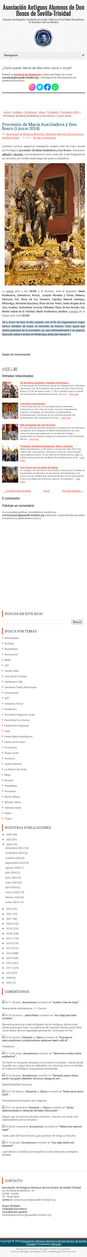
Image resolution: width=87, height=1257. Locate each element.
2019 (9, 928)
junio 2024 (11, 877)
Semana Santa (12, 807)
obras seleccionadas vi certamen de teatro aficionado (37, 1109)
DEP (6, 698)
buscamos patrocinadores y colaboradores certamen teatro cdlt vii (37, 1039)
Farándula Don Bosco (17, 720)
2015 (9, 948)
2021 (9, 918)
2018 (9, 933)
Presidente (10, 785)
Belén (7, 659)
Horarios (9, 758)
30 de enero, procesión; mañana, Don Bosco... (45, 382)
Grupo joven (11, 752)
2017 (9, 938)
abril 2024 (11, 887)
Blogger (56, 1244)
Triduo (8, 818)
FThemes (33, 1249)
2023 (9, 908)
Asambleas (11, 648)
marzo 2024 (12, 892)
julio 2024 (11, 872)
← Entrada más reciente (17, 490)
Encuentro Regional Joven (19, 714)
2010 (9, 972)
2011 (9, 967)
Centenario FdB (13, 681)
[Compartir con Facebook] (15, 369)
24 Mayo (18, 112)
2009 (9, 977)
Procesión (53, 112)
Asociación (11, 654)
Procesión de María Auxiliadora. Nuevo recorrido (46, 446)
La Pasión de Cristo (15, 769)
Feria (7, 731)
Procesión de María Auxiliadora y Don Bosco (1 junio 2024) (39, 126)
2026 (9, 834)
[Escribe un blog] (8, 369)
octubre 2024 (13, 857)
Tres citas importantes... (33, 403)
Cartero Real (11, 670)
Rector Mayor (12, 796)
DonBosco (30, 112)
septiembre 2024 (15, 862)
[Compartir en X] (12, 369)
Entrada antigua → (73, 490)
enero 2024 (12, 902)
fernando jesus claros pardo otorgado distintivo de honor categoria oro (40, 1077)
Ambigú (9, 643)
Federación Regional (16, 725)
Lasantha (65, 1249)
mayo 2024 (12, 882)
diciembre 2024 (14, 848)
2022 (9, 913)
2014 (9, 953)
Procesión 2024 (70, 112)
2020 (9, 923)
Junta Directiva (13, 763)
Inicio (47, 490)
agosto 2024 (13, 867)
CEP (6, 665)
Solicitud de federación (27, 74)
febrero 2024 (13, 897)
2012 (9, 962)
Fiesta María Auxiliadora (18, 736)
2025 (9, 839)
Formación (10, 747)
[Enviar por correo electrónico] (4, 369)
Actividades (11, 638)
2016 (9, 943)
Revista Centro (12, 802)
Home (6, 112)
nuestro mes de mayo (65, 1002)
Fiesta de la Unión (14, 742)
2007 (9, 982)
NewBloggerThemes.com (62, 1251)
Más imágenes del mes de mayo (37, 424)
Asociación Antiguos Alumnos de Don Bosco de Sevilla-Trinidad (43, 10)
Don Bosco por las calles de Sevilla (39, 467)
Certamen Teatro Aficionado (20, 687)
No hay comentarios (44, 137)
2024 (9, 844)
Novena (8, 780)
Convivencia (11, 692)
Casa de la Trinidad (15, 676)
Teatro (8, 813)
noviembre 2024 (14, 852)
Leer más (74, 394)
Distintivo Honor (13, 703)
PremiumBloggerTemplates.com (29, 1251)
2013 (9, 958)
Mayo (42, 112)
